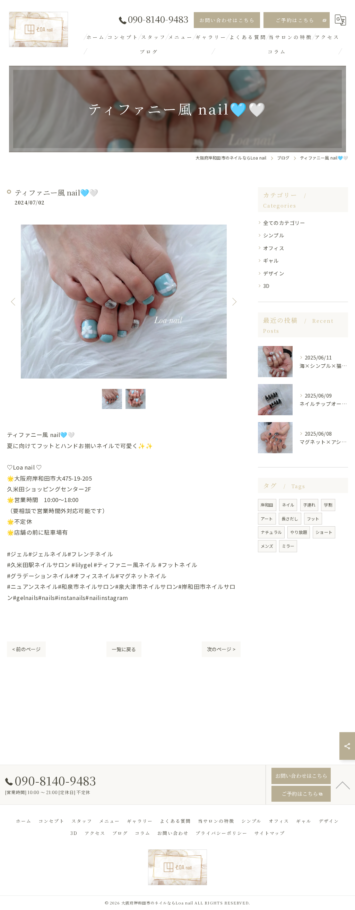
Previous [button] (14, 301)
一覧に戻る (124, 649)
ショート (323, 532)
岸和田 (267, 505)
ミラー (288, 546)
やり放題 (298, 532)
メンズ (267, 546)
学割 (328, 505)
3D (266, 285)
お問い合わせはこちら (227, 20)
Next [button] (234, 301)
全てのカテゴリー (284, 222)
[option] (124, 302)
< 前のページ (26, 649)
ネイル (288, 505)
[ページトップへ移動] (343, 785)
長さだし (290, 518)
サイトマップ (269, 833)
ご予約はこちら (295, 20)
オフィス (273, 248)
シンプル (273, 235)
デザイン (273, 273)
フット (313, 518)
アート (267, 518)
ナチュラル (271, 532)
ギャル (271, 260)
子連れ (309, 505)
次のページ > (221, 649)
